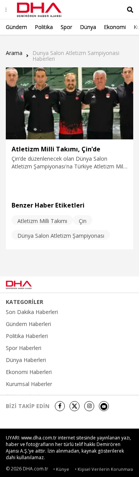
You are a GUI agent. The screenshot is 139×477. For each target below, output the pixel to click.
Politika (44, 27)
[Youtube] (104, 406)
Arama (14, 53)
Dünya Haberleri (26, 360)
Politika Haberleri (27, 336)
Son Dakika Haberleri (32, 312)
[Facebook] (60, 406)
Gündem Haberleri (28, 324)
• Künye (61, 469)
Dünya (88, 27)
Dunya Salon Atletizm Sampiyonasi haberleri (75, 56)
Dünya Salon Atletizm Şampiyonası (60, 235)
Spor (66, 27)
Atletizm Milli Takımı (42, 221)
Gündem (16, 27)
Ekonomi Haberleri (29, 372)
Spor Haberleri (23, 348)
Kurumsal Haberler (29, 384)
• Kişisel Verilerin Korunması (104, 469)
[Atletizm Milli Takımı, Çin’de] (69, 103)
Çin (82, 221)
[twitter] (75, 406)
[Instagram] (89, 406)
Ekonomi (115, 27)
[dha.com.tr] (28, 285)
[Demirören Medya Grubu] (116, 284)
